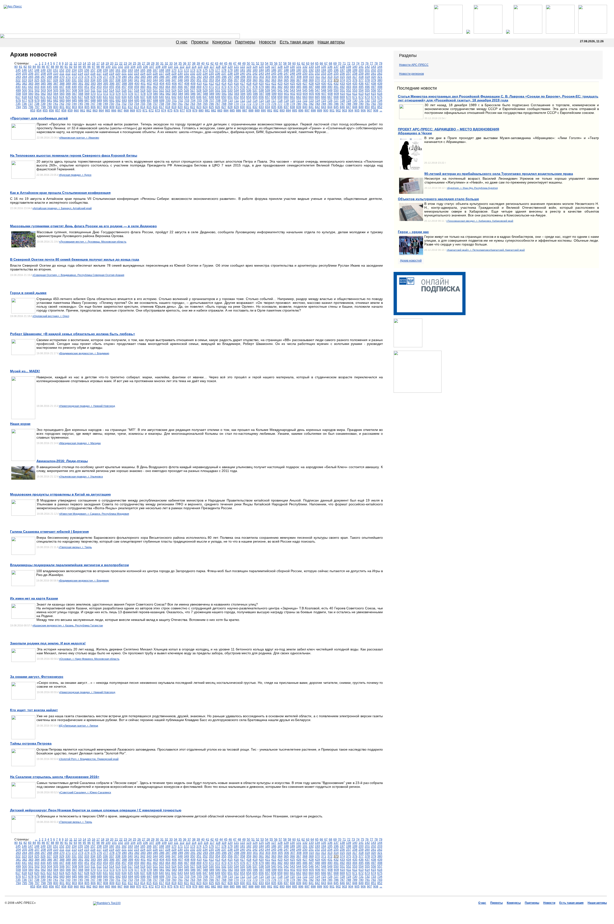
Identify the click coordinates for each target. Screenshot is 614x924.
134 (317, 66)
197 (342, 70)
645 (192, 97)
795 (24, 107)
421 (267, 83)
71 (344, 63)
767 (217, 103)
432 (336, 83)
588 (205, 93)
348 (180, 80)
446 (55, 87)
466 (180, 87)
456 (117, 87)
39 (198, 63)
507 (68, 90)
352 (205, 80)
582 (168, 93)
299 (242, 77)
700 (168, 100)
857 (57, 110)
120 (230, 66)
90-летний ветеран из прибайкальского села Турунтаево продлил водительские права (498, 174)
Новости (267, 42)
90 (61, 66)
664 (311, 97)
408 (186, 83)
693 (124, 100)
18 (102, 63)
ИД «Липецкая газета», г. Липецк (78, 725)
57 (280, 63)
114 (194, 66)
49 (244, 63)
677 (24, 100)
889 (257, 110)
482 (280, 87)
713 (248, 100)
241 (248, 73)
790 (361, 103)
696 (143, 100)
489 (323, 87)
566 (68, 93)
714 (255, 100)
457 (124, 87)
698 (155, 100)
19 (107, 63)
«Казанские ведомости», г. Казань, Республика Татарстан (67, 625)
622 (49, 97)
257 (348, 73)
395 (105, 83)
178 (223, 70)
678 (30, 100)
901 (332, 110)
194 (323, 70)
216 (92, 73)
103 (126, 66)
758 (161, 103)
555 (367, 90)
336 (105, 80)
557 (379, 90)
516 (124, 90)
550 (336, 90)
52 (257, 63)
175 (205, 70)
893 (282, 110)
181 (242, 70)
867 (120, 110)
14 (84, 63)
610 (342, 93)
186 (273, 70)
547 (317, 90)
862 (88, 110)
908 (375, 110)
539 (267, 90)
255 (336, 73)
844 (329, 107)
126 (267, 66)
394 (99, 83)
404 (161, 83)
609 (336, 93)
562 (43, 93)
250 (304, 73)
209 (49, 73)
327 (49, 80)
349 (186, 80)
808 (105, 107)
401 (143, 83)
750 (111, 103)
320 (373, 77)
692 (118, 100)
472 (217, 87)
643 (180, 97)
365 (286, 80)
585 (186, 93)
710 (230, 100)
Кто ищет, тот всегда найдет (34, 710)
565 (62, 93)
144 (379, 66)
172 (186, 70)
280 (124, 77)
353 (211, 80)
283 (143, 77)
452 (92, 87)
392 (86, 83)
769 (230, 103)
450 (80, 87)
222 (130, 73)
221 (124, 73)
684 (68, 100)
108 (157, 66)
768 (223, 103)
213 (74, 73)
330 (68, 80)
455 (111, 87)
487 (311, 87)
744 (74, 103)
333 (86, 80)
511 (93, 90)
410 (199, 83)
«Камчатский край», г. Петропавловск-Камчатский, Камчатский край (486, 250)
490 (329, 87)
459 (136, 87)
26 (139, 63)
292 (199, 77)
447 (61, 87)
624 (61, 97)
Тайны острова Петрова (31, 743)
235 (211, 73)
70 (339, 63)
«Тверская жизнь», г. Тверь (75, 547)
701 (174, 100)
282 (136, 77)
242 (255, 73)
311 (317, 77)
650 (223, 97)
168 (161, 70)
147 (30, 70)
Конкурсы (221, 42)
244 (267, 73)
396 (111, 83)
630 (99, 97)
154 (74, 70)
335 (99, 80)
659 (280, 97)
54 (266, 63)
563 (49, 93)
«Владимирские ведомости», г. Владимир (84, 353)
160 (111, 70)
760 (174, 103)
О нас (181, 42)
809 (111, 107)
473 (223, 87)
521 (155, 90)
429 (317, 83)
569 (86, 93)
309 (305, 77)
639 (155, 97)
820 (180, 107)
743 (68, 103)
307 (292, 77)
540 (273, 90)
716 (267, 100)
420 (261, 83)
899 (319, 110)
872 (151, 110)
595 (249, 93)
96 (89, 66)
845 (336, 107)
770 (236, 103)
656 (261, 97)
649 (217, 97)
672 (361, 97)
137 (336, 66)
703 (186, 100)
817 (161, 107)
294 (211, 77)
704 (192, 100)
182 (248, 70)
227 (161, 73)
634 (124, 97)
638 (149, 97)
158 (99, 70)
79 (380, 63)
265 (30, 77)
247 (286, 73)
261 (373, 73)
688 (93, 100)
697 (149, 100)
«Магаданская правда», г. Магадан (80, 443)
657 (267, 97)
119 (224, 66)
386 (49, 83)
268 (49, 77)
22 (121, 63)
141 (361, 66)
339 (124, 80)
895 (294, 110)
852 (379, 107)
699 (161, 100)
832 (255, 107)
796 (30, 107)
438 (373, 83)
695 (136, 100)
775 (267, 103)
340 (130, 80)
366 (292, 80)
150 (49, 70)
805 (86, 107)
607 (323, 93)
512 (99, 90)
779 (292, 103)
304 (274, 77)
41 (207, 63)
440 (18, 87)
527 (192, 90)
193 (317, 70)
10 (66, 63)
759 (167, 103)
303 (267, 77)
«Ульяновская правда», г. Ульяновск (81, 476)
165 (142, 70)
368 (304, 80)
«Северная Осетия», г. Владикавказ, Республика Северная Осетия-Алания (78, 275)
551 (342, 90)
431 (329, 83)
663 (304, 97)
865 (107, 110)
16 (93, 63)
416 (236, 83)
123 (248, 66)
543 (292, 90)
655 (255, 97)
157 (92, 70)
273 (80, 77)
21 (116, 63)
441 (24, 87)
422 (273, 83)
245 (273, 73)
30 (157, 63)
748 (99, 103)
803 (74, 107)
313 (329, 77)
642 (174, 97)
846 (342, 107)
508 (74, 90)
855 (45, 110)
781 (304, 103)
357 (236, 80)
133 (311, 66)
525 (180, 90)
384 (37, 83)
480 (267, 87)
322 (18, 80)
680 (43, 100)
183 (255, 70)
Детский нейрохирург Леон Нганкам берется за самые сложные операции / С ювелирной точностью (95, 810)
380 (379, 80)
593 (236, 93)
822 (192, 107)
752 (124, 103)
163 (130, 70)
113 (188, 66)
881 (207, 110)
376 (354, 80)
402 (149, 83)
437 (367, 83)
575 (124, 93)
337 (111, 80)
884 (226, 110)
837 (286, 107)
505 (55, 90)
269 (55, 77)
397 (118, 83)
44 (221, 63)
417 (242, 83)
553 (354, 90)
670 (348, 97)
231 (186, 73)
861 (82, 110)
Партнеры (245, 42)
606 (317, 93)
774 (261, 103)
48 (239, 63)
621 (43, 97)
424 (286, 83)
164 (136, 70)
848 (354, 107)
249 (298, 73)
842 (317, 107)
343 (149, 80)
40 (203, 63)
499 (18, 90)
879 (194, 110)
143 (373, 66)
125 (261, 66)
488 (317, 87)
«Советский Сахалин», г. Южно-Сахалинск (85, 792)
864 (101, 110)
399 (130, 83)
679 (37, 100)
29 (152, 63)
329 (61, 80)
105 (139, 66)
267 (43, 77)
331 (74, 80)
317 (354, 77)
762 (186, 103)
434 (348, 83)
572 (105, 93)
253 (323, 73)
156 (86, 70)
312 (323, 77)
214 (80, 73)
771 (242, 103)
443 (36, 87)
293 (205, 77)
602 (292, 93)
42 (212, 63)
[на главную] (13, 6)
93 (75, 66)
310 (311, 77)
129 (286, 66)
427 (304, 83)
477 (248, 87)
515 (117, 90)
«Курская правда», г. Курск (75, 174)
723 (311, 100)
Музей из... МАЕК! (25, 371)
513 (105, 90)
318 (361, 77)
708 (217, 100)
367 (298, 80)
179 (230, 70)
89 (57, 66)
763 (192, 103)
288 (174, 77)
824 (205, 107)
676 (18, 100)
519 (142, 90)
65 (317, 63)
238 (230, 73)
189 (292, 70)
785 (329, 103)
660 (286, 97)
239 (236, 73)
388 (62, 83)
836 (280, 107)
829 (236, 107)
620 (36, 97)
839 (298, 107)
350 (192, 80)
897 (307, 110)
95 (84, 66)
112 (182, 66)
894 (288, 110)
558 (18, 93)
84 (34, 66)
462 (155, 87)
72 (348, 63)
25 (134, 63)
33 (171, 63)
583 (174, 93)
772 (248, 103)
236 (217, 73)
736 (24, 103)
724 (317, 100)
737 (30, 103)
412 (211, 83)
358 (242, 80)
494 (354, 87)
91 (66, 66)
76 (367, 63)
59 (289, 63)
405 (168, 83)
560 (30, 93)
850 (367, 107)
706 (205, 100)
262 (379, 73)
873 (157, 110)
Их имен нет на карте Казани (34, 598)
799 (49, 107)
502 (37, 90)
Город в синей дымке (28, 293)
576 (130, 93)
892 (275, 110)
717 (273, 100)
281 (130, 77)
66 (321, 63)
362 (267, 80)
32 (166, 63)
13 (80, 63)
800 (55, 107)
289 (180, 77)
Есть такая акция (297, 42)
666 (323, 97)
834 (267, 107)
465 (174, 87)
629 (92, 97)
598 (267, 93)
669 (342, 97)
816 (155, 107)
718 (280, 100)
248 (292, 73)
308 (298, 77)
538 (261, 90)
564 (55, 93)
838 (292, 107)
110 (170, 66)
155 (80, 70)
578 (143, 93)
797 (37, 107)
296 (224, 77)
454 (105, 87)
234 (205, 73)
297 (230, 77)
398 (124, 83)
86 (43, 66)
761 (180, 103)
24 (130, 63)
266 (37, 77)
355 (223, 80)
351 (198, 80)
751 (117, 103)
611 (348, 93)
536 (248, 90)
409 (192, 83)
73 (353, 63)
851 (373, 107)
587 (199, 93)
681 (49, 100)
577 (136, 93)
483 (286, 87)
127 (273, 66)
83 (29, 66)
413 (217, 83)
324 (30, 80)
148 (36, 70)
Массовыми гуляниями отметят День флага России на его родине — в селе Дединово (83, 226)
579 (149, 93)
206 (30, 73)
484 (292, 87)
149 (43, 70)
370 (317, 80)
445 (49, 87)
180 (236, 70)
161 (117, 70)
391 (80, 83)
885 (232, 110)
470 (205, 87)
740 (49, 103)
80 (16, 66)
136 (329, 66)
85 (39, 66)
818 (167, 107)
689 (99, 100)
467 (186, 87)
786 (336, 103)
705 (199, 100)
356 (230, 80)
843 (323, 107)
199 (354, 70)
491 (336, 87)
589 (211, 93)
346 (167, 80)
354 (217, 80)
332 (80, 80)
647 (205, 97)
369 (311, 80)
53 (262, 63)
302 (261, 77)
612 (354, 93)
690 (105, 100)
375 (348, 80)
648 (211, 97)
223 (136, 73)
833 (261, 107)
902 (338, 110)
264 (24, 77)
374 (342, 80)
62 (303, 63)
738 (36, 103)
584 (180, 93)
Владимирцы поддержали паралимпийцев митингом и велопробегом (69, 565)
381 (18, 83)
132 (304, 66)
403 (155, 83)
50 (248, 63)
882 (213, 110)
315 (342, 77)
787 (342, 103)
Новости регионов (411, 73)
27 (143, 63)
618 (24, 97)
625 (68, 97)
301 (255, 77)
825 (211, 107)
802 (68, 107)
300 (249, 77)
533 (230, 90)
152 (61, 70)
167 (155, 70)
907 (369, 110)
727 (336, 100)
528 (198, 90)
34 (175, 63)
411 (205, 83)
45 (225, 63)
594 (242, 93)
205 (24, 73)
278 (111, 77)
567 (74, 93)
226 (155, 73)
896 (300, 110)
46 (230, 63)
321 (379, 77)
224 (142, 73)
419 (255, 83)
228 (167, 73)
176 (211, 70)
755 (142, 103)
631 (105, 97)
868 (126, 110)
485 (298, 87)
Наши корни (20, 424)
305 (280, 77)
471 (211, 87)
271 (68, 77)
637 (142, 97)
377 (361, 80)
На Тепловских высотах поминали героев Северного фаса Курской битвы (73, 155)
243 (261, 73)
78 (376, 63)
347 (174, 80)
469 (198, 87)
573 (111, 93)
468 (192, 87)
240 (242, 73)
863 (95, 110)
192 (311, 70)
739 (43, 103)
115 (200, 66)
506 (62, 90)
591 (224, 93)
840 (304, 107)
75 (362, 63)
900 (325, 110)
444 (43, 87)
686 (80, 100)
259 (361, 73)
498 (379, 87)
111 (176, 66)
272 (74, 77)
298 (236, 77)
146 (24, 70)
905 (357, 110)
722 (304, 100)
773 (255, 103)
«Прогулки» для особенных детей (39, 118)
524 (174, 90)
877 (182, 110)
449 (74, 87)
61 (298, 63)
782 (311, 103)
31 (162, 63)
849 (361, 107)
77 (371, 63)
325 (36, 80)
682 (55, 100)
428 (311, 83)
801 (62, 107)
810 (118, 107)
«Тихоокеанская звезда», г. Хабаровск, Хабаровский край (479, 221)
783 (317, 103)
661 (292, 97)
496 (367, 87)
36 (184, 63)
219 (111, 73)
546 (311, 90)
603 (298, 93)
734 (379, 100)
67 (326, 63)
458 (130, 87)
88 (52, 66)
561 (37, 93)
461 (149, 87)
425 (292, 83)
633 (117, 97)
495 (361, 87)
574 (118, 93)
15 (89, 63)
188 (286, 70)
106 (145, 66)
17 (98, 63)
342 (142, 80)
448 (68, 87)
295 (217, 77)
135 (323, 66)
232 (192, 73)
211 (61, 73)
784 (323, 103)
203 (379, 70)
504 (49, 90)
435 (354, 83)
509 (80, 90)
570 (93, 93)
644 (186, 97)
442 (30, 87)
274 (86, 77)
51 (253, 63)
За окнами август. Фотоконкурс (36, 677)
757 (155, 103)
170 (174, 70)
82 (25, 66)
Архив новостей (411, 260)
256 (342, 73)
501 (30, 90)
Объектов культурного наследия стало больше (438, 199)
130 (292, 66)
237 (223, 73)
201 (367, 70)
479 (261, 87)
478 (255, 87)
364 (280, 80)
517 (130, 90)
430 (323, 83)
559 (24, 93)
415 (230, 83)
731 (361, 100)
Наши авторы (331, 42)
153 (68, 70)
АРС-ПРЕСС (275, 910)
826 (217, 107)
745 (80, 103)
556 (373, 90)
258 (354, 73)
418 (248, 83)
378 (367, 80)
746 (86, 103)
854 (38, 110)
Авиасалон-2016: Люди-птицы (62, 461)
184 (261, 70)
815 (149, 107)
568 (80, 93)
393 (93, 83)
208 (43, 73)
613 (361, 93)
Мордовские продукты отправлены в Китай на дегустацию (60, 494)
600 (280, 93)
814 (142, 107)
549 (329, 90)
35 (180, 63)
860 (76, 110)
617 (18, 97)
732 (367, 100)
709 (224, 100)
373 (336, 80)
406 (174, 83)
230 (180, 73)
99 (102, 66)
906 (363, 110)
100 (108, 66)
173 (192, 70)
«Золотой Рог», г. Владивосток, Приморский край (88, 759)
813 (136, 107)
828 (230, 107)
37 (189, 63)
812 (130, 107)
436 (361, 83)
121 (236, 66)
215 (86, 73)
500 (24, 90)
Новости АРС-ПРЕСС (414, 65)
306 (286, 77)
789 (354, 103)
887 (244, 110)
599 (274, 93)
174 (198, 70)
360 (255, 80)
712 (242, 100)
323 (24, 80)
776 (273, 103)
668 (336, 97)
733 (373, 100)
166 (149, 70)
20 (111, 63)
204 (18, 73)
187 (280, 70)
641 (167, 97)
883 (219, 110)
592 (230, 93)
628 (86, 97)
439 (379, 83)
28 (148, 63)
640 (161, 97)
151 (55, 70)
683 (62, 100)
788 (348, 103)
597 (261, 93)
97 (93, 66)
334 (92, 80)
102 (120, 66)
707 (211, 100)
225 (149, 73)
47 (234, 63)
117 (212, 66)
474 (230, 87)
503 (43, 90)
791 (367, 103)
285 (155, 77)
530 (211, 90)
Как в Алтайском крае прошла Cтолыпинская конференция (60, 193)
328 (55, 80)
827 (223, 107)
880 (201, 110)
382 (24, 83)
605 (311, 93)
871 (145, 110)
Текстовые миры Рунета (330, 910)
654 (248, 97)
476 (242, 87)
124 (255, 66)
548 (323, 90)
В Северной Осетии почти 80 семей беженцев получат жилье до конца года (74, 259)
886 (238, 110)
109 (164, 66)
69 (335, 63)
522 (161, 90)
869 (132, 110)
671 (354, 97)
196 (336, 70)
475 (236, 87)
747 (92, 103)
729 (348, 100)
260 (367, 73)
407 (180, 83)
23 (125, 63)
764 (198, 103)
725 (323, 100)
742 (61, 103)
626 (74, 97)
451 (86, 87)
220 (117, 73)
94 (80, 66)
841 (311, 107)
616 (379, 93)
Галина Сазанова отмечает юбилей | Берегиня (49, 531)
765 (205, 103)
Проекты (199, 42)
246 (280, 73)
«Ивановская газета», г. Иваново (79, 137)
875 (169, 110)
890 (263, 110)
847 (348, 107)
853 (32, 110)
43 (216, 63)
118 (218, 66)
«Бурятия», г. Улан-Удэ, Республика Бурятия (472, 188)
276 (99, 77)
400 (136, 83)
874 (163, 110)
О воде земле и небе (299, 910)
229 (174, 73)
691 (111, 100)
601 (286, 93)
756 (149, 103)
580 (155, 93)
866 (113, 110)
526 (186, 90)
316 (348, 77)
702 (180, 100)
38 (193, 63)
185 (267, 70)
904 (350, 110)
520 (149, 90)
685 (74, 100)
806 (93, 107)
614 (367, 93)
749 (105, 103)
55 (271, 63)
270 (62, 77)
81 (20, 66)
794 (18, 107)
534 (236, 90)
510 (86, 90)
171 (180, 70)
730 (354, 100)
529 (205, 90)
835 (273, 107)
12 (75, 63)
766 (211, 103)
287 (168, 77)
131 (298, 66)
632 (111, 97)
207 (37, 73)
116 (206, 66)
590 (217, 93)
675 (379, 97)
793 (379, 103)
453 (99, 87)
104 (133, 66)
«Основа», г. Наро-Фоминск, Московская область (89, 658)
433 (342, 83)
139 (348, 66)
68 (330, 63)
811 (124, 107)
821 (186, 107)
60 (294, 63)
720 (292, 100)
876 (176, 110)
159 (105, 70)
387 (55, 83)
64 (312, 63)
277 (105, 77)
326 (43, 80)
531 (217, 90)
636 (136, 97)
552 (348, 90)
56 (275, 63)
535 (242, 90)
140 (354, 66)
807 (99, 107)
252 (317, 73)
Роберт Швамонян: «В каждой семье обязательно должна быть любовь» (72, 334)
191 (304, 70)
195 (329, 70)
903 (344, 110)
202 (373, 70)
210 (55, 73)
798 (43, 107)
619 (30, 97)
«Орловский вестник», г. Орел (50, 316)
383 (30, 83)
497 (373, 87)
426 (298, 83)
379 (373, 80)
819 (174, 107)
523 (167, 90)
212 (68, 73)
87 (48, 66)
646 (198, 97)
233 (198, 73)
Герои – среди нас (413, 232)
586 (192, 93)
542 (286, 90)
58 (285, 63)
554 (361, 90)
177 (217, 70)
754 (136, 103)
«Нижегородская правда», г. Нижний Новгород (87, 405)
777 (280, 103)
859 (70, 110)
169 (167, 70)
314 (336, 77)
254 (329, 73)
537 (255, 90)
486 (304, 87)
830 (242, 107)
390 (74, 83)
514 (111, 90)
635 (130, 97)
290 (186, 77)
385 (43, 83)
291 (192, 77)
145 (18, 70)
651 (230, 97)
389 (68, 83)
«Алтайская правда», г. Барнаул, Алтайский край (62, 208)
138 (342, 66)
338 (117, 80)
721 (298, 100)
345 (161, 80)
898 (313, 110)
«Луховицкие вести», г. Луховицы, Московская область (92, 241)
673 (367, 97)
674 (373, 97)
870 (138, 110)
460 (142, 87)
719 (286, 100)
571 (99, 93)
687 (86, 100)
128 (280, 66)
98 (98, 66)
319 (367, 77)
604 (305, 93)
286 (161, 77)
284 (149, 77)
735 (18, 103)
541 (280, 90)
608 (330, 93)
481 (273, 87)
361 (261, 80)
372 (329, 80)
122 (242, 66)
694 (130, 100)
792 (373, 103)
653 (242, 97)
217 (99, 73)
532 (223, 90)
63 (307, 63)
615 (373, 93)
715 (261, 100)
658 (273, 97)
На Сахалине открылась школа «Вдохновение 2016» (54, 777)
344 (155, 80)
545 (304, 90)
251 (311, 73)
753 (130, 103)
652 (236, 97)
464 (167, 87)
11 (70, 63)
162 (124, 70)
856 (51, 110)
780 (298, 103)
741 (55, 103)
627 (80, 97)
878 (188, 110)
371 (323, 80)
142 (367, 66)
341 (136, 80)
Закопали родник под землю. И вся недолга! (48, 643)
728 (342, 100)
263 (18, 77)
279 (118, 77)
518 (136, 90)
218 (105, 73)
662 (298, 97)
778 (286, 103)
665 (317, 97)
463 (161, 87)
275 (93, 77)
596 (255, 93)
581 (161, 93)
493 (348, 87)
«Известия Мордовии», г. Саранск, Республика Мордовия (94, 513)
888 (251, 110)
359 (248, 80)
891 (269, 110)
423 (280, 83)
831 (248, 107)
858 (63, 110)
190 (298, 70)
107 (151, 66)
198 (348, 70)
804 (80, 107)
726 (329, 100)
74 (358, 63)
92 (70, 66)
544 (298, 90)
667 (329, 97)
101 (114, 66)
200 (361, 70)
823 (198, 107)
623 (55, 97)
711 (236, 100)
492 (342, 87)
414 (223, 83)
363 (273, 80)
